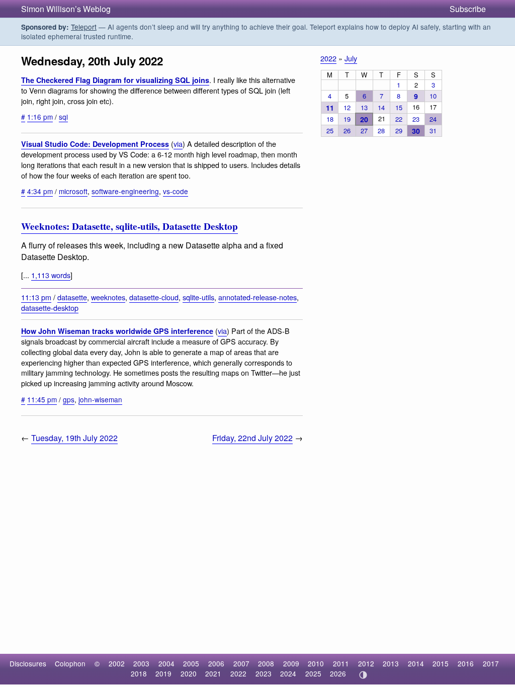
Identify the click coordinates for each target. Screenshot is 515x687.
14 (381, 107)
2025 (313, 673)
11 (330, 108)
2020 (189, 673)
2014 (416, 663)
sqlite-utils (198, 297)
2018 (139, 673)
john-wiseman (100, 399)
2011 (341, 663)
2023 (263, 673)
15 (398, 107)
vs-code (175, 191)
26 (347, 130)
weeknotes (108, 297)
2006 (216, 663)
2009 (291, 663)
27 (364, 130)
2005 (191, 663)
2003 (141, 663)
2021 (213, 673)
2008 (266, 663)
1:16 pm (40, 117)
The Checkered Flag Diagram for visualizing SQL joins (115, 80)
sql (63, 117)
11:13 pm (36, 297)
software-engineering (125, 191)
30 (416, 131)
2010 (316, 663)
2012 (366, 663)
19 (347, 119)
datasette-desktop (49, 307)
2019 (163, 673)
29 (398, 130)
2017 (491, 663)
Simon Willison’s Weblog (66, 9)
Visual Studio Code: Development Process (95, 144)
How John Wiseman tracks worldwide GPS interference (117, 331)
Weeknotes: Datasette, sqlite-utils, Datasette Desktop (129, 226)
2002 (117, 663)
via (178, 143)
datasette (72, 297)
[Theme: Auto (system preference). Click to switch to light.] (363, 674)
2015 (441, 663)
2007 (241, 663)
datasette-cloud (154, 297)
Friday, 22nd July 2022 (252, 438)
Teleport (84, 27)
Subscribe (468, 9)
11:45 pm (42, 399)
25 (329, 130)
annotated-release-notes (257, 297)
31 (433, 130)
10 (433, 96)
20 (364, 119)
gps (68, 399)
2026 (338, 673)
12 (347, 107)
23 (415, 119)
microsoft (73, 191)
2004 (166, 663)
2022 (328, 58)
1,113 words (50, 275)
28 (381, 130)
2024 (288, 673)
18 (329, 119)
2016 (466, 663)
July (351, 58)
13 (364, 107)
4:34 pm (40, 191)
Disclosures (28, 663)
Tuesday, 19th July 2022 (74, 438)
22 (398, 119)
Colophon (70, 663)
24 (433, 119)
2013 (391, 663)
